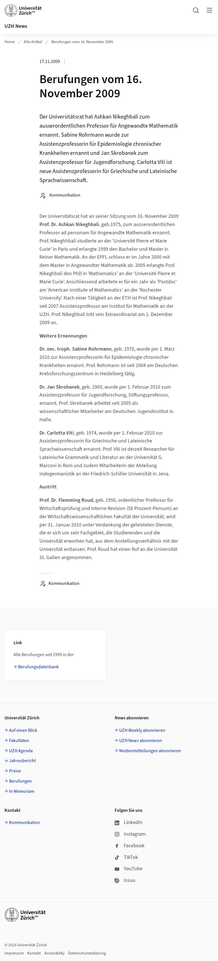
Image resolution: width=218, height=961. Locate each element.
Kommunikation (24, 822)
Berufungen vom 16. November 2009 (82, 42)
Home (10, 42)
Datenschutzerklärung (87, 953)
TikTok (131, 857)
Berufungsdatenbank (38, 667)
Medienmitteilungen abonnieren (150, 751)
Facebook (134, 845)
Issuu (129, 880)
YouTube (133, 868)
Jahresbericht (22, 761)
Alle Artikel (33, 42)
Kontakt (34, 953)
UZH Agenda (21, 751)
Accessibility (54, 953)
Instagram (135, 834)
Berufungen (20, 781)
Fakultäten (19, 740)
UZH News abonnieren (140, 740)
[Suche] (196, 10)
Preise (15, 771)
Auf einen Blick (23, 730)
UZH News (16, 26)
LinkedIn (133, 822)
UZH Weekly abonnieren (142, 730)
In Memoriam (21, 791)
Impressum (14, 953)
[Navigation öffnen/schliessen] (209, 10)
